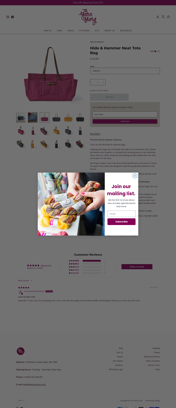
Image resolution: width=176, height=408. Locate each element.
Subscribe (121, 221)
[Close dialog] (135, 176)
